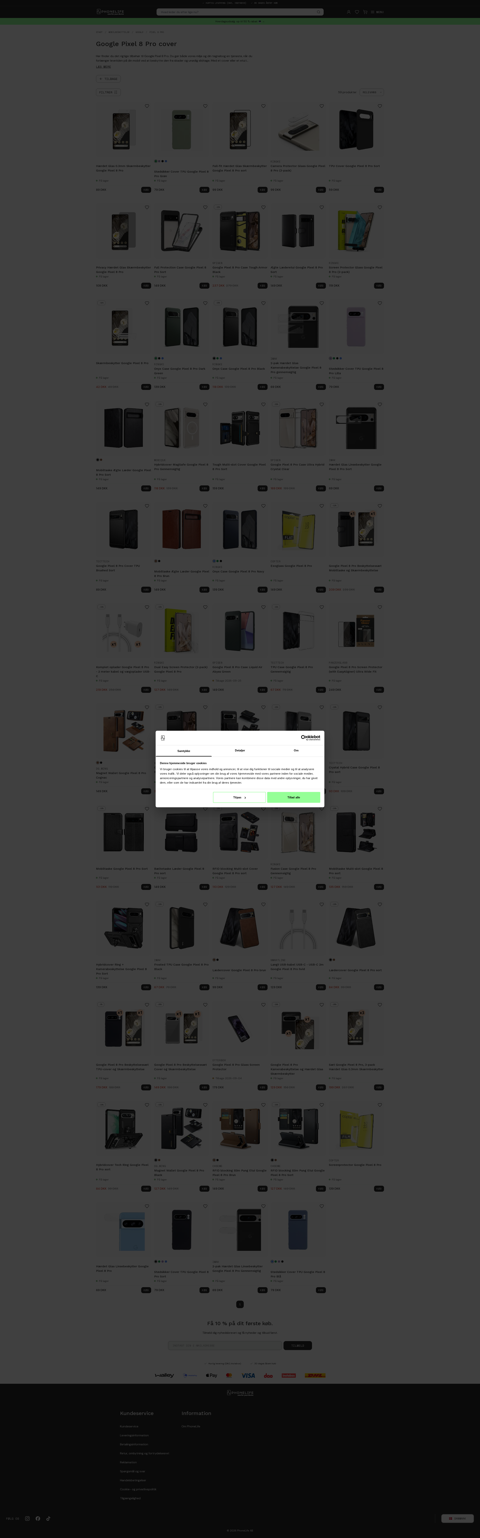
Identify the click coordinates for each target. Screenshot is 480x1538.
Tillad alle (293, 797)
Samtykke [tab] (183, 750)
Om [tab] (296, 750)
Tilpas (237, 797)
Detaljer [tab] (240, 750)
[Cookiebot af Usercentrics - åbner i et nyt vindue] (303, 738)
